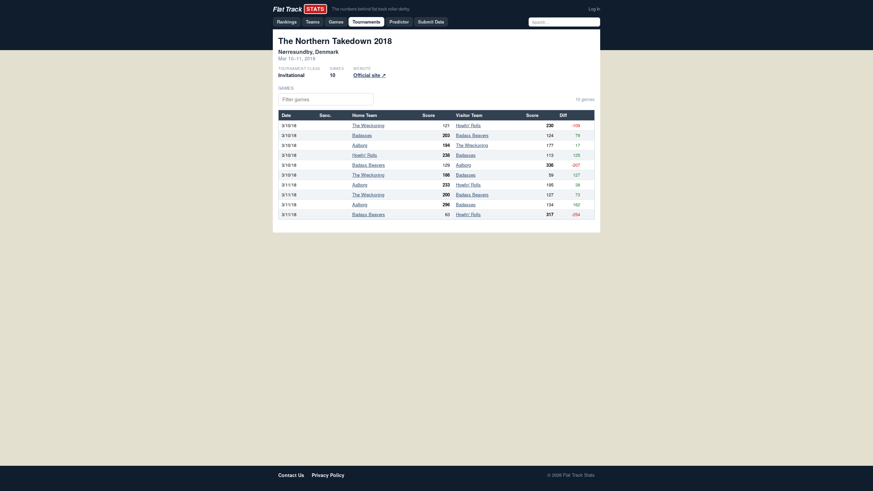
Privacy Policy (328, 475)
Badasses (362, 135)
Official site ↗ (369, 75)
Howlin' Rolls (468, 125)
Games (336, 21)
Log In (594, 9)
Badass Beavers (472, 135)
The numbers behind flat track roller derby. (371, 9)
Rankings (287, 21)
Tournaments (366, 21)
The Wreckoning (368, 125)
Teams (313, 21)
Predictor (399, 21)
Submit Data (431, 21)
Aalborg (359, 145)
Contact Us (291, 475)
